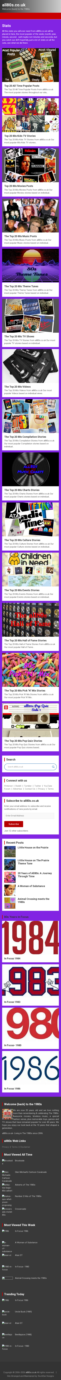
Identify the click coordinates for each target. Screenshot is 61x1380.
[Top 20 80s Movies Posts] (30, 165)
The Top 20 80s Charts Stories (21, 490)
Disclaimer (25, 1147)
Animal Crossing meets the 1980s (31, 1278)
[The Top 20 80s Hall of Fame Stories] (30, 620)
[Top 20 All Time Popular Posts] (30, 65)
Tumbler (28, 786)
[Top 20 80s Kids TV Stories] (30, 115)
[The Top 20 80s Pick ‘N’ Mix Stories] (30, 670)
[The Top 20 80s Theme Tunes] (30, 266)
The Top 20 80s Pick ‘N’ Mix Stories (24, 690)
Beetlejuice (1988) (23, 1334)
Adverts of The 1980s (25, 1185)
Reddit (18, 786)
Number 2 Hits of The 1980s (28, 1196)
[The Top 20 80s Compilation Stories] (30, 416)
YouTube (48, 786)
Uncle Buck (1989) (23, 1311)
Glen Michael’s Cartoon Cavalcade (31, 1172)
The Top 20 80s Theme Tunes (21, 286)
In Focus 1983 (12, 1001)
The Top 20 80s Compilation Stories (25, 436)
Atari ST (19, 1255)
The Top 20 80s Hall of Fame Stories (25, 640)
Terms (51, 789)
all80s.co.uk (13, 4)
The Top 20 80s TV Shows (19, 336)
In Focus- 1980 (12, 1045)
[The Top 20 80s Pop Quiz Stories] (30, 720)
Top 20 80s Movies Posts (18, 185)
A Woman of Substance (31, 886)
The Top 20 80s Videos (17, 386)
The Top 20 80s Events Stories (21, 590)
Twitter (37, 786)
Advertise (17, 789)
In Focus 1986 (12, 1088)
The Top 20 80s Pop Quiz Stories (23, 740)
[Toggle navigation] (5, 16)
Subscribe (14, 824)
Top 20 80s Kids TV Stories (20, 135)
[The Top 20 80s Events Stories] (30, 570)
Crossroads (20, 1209)
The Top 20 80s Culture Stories (22, 540)
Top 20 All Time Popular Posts (21, 85)
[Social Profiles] (23, 1367)
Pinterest (8, 786)
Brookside (19, 1160)
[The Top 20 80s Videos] (30, 366)
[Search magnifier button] (53, 767)
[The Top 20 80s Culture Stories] (30, 519)
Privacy (41, 789)
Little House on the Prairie (33, 847)
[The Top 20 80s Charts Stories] (30, 469)
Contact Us (30, 789)
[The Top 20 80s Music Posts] (30, 215)
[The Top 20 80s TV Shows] (30, 316)
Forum (7, 789)
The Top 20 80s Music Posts (20, 236)
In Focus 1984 (12, 958)
